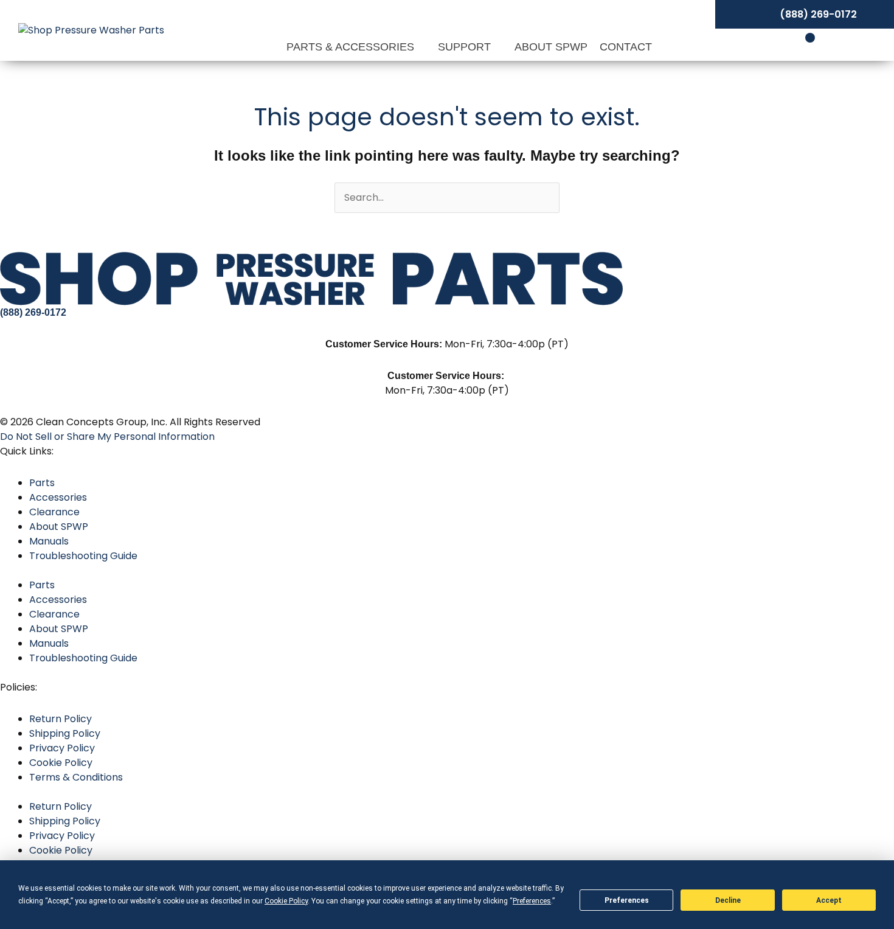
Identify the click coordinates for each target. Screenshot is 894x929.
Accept (829, 900)
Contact (626, 47)
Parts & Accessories (351, 47)
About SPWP (551, 47)
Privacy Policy (62, 748)
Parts (42, 483)
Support (466, 47)
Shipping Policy (64, 733)
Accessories (58, 497)
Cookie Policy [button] (286, 901)
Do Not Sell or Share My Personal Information (107, 437)
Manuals (49, 541)
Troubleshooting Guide (83, 556)
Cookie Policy (60, 763)
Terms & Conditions (76, 777)
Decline (728, 900)
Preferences (627, 900)
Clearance (54, 512)
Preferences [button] (532, 901)
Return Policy (60, 719)
